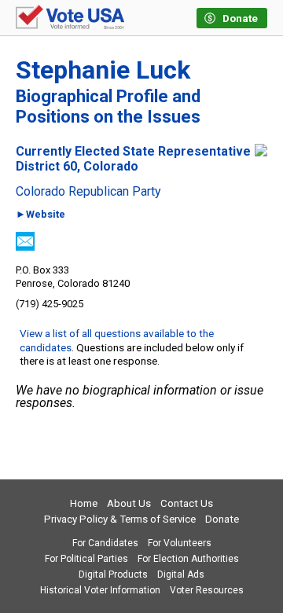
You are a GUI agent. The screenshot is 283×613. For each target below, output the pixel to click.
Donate (222, 519)
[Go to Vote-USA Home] (70, 18)
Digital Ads (180, 574)
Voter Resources (207, 590)
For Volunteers (179, 543)
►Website (40, 215)
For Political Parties (86, 558)
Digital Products (113, 574)
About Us (129, 503)
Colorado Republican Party (88, 191)
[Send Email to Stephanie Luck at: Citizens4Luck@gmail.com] (25, 246)
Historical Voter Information (100, 590)
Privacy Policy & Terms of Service (120, 519)
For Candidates (105, 543)
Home (83, 503)
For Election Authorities (188, 558)
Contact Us (186, 503)
